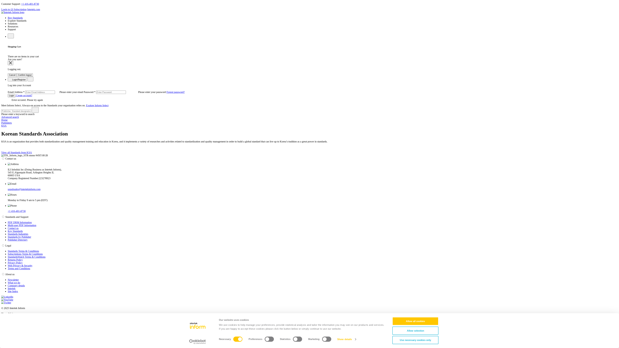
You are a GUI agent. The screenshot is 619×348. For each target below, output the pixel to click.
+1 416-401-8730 (30, 4)
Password (125, 92)
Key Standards (15, 231)
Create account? (23, 95)
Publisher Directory (18, 239)
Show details (344, 339)
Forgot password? (176, 92)
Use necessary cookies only (415, 340)
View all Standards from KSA (16, 152)
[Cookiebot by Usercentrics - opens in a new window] (197, 341)
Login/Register (19, 79)
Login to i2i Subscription (14, 9)
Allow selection (415, 330)
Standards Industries (18, 234)
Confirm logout (25, 75)
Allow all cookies (415, 321)
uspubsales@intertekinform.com (24, 189)
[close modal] (10, 63)
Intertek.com (33, 9)
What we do (14, 282)
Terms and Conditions (19, 268)
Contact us (13, 228)
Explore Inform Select (97, 105)
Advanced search (10, 117)
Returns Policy (15, 259)
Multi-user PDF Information (22, 225)
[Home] (12, 12)
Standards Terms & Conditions (23, 251)
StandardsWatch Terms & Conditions (26, 257)
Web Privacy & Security (20, 265)
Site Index (13, 291)
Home (4, 120)
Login (11, 95)
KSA (4, 125)
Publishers (6, 122)
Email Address (46, 92)
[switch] (269, 339)
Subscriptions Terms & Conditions (25, 254)
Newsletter (13, 279)
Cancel (12, 75)
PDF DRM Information (20, 222)
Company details (16, 285)
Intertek (11, 288)
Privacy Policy (15, 262)
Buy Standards (15, 17)
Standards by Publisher (19, 237)
